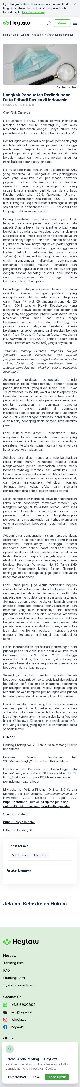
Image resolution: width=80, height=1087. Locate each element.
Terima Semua (56, 1077)
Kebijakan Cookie (43, 1068)
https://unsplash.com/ (19, 822)
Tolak (36, 1077)
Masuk (62, 23)
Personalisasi (17, 1077)
